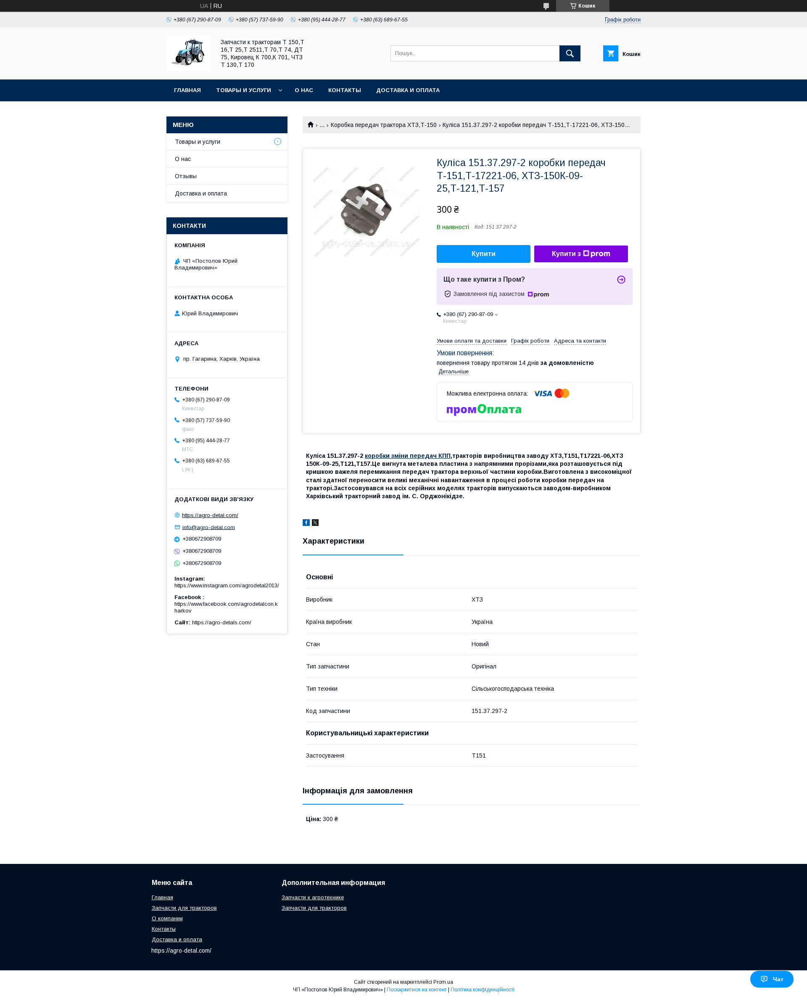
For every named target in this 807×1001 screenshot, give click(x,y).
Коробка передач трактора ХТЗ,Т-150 (384, 124)
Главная (187, 90)
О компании (167, 918)
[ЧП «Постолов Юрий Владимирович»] (188, 68)
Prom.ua (443, 982)
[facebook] (306, 523)
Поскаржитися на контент (417, 990)
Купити (484, 253)
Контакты (344, 90)
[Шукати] (569, 53)
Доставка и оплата (408, 90)
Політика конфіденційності (482, 990)
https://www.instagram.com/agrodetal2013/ (226, 585)
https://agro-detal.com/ (210, 515)
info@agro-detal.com (208, 527)
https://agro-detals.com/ (221, 622)
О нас (304, 90)
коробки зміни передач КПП (408, 455)
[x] (315, 523)
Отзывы (186, 176)
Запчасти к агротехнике (313, 897)
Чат (778, 979)
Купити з (566, 253)
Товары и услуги (243, 90)
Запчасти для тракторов (184, 908)
